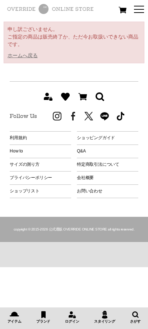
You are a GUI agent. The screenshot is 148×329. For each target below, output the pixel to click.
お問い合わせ (89, 190)
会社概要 (85, 177)
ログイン (72, 321)
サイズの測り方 (24, 164)
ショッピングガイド (96, 137)
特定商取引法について (98, 164)
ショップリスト (24, 190)
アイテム (15, 321)
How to (16, 151)
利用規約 (18, 137)
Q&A (81, 151)
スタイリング (104, 321)
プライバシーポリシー (31, 177)
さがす (135, 321)
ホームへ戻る (23, 55)
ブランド (43, 321)
